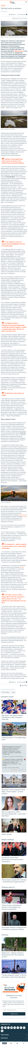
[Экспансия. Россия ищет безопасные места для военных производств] (14, 849)
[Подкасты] (24, 1027)
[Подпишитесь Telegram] (14, 1027)
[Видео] (17, 1043)
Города (3, 5)
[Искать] (24, 1043)
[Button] (12, 14)
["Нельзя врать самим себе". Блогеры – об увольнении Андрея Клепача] (14, 871)
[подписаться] (2, 1031)
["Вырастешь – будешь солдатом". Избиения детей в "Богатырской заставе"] (14, 944)
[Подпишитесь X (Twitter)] (8, 1027)
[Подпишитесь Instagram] (18, 1027)
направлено (22, 515)
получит (24, 516)
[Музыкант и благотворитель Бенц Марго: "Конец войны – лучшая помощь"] (14, 781)
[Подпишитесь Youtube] (11, 1027)
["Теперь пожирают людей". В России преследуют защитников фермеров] (14, 966)
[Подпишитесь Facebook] (5, 1027)
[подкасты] (11, 1043)
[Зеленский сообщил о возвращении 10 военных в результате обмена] (14, 919)
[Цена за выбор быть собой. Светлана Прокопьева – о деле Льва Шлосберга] (14, 803)
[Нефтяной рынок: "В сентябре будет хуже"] (14, 729)
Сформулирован (18, 51)
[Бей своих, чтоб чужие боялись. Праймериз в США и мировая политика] (14, 707)
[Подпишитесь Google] (2, 1027)
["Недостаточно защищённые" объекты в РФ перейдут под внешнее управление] (14, 897)
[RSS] (21, 1027)
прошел (21, 567)
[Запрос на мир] (14, 825)
